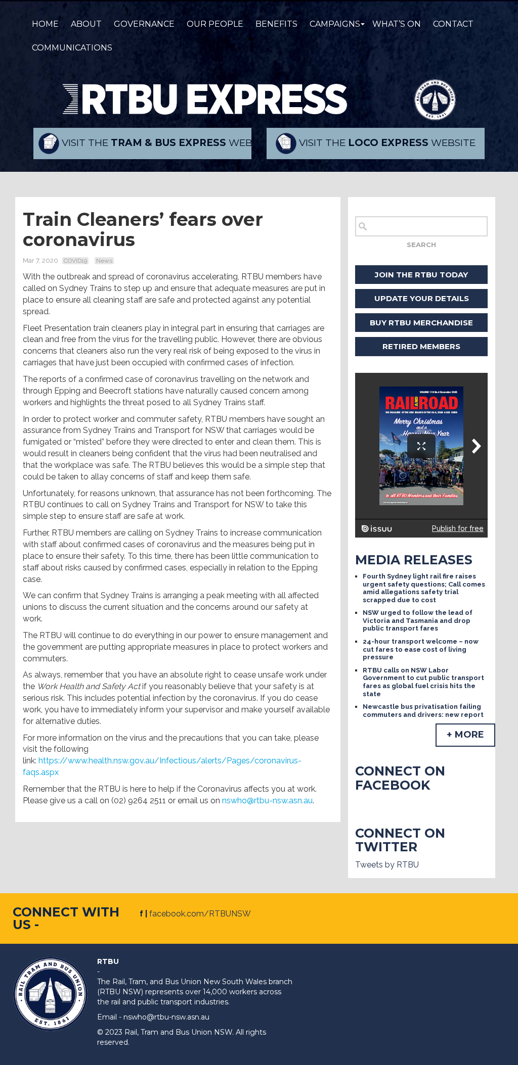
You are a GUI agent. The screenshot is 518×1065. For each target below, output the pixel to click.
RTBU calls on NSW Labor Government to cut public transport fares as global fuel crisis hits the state (423, 682)
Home (45, 24)
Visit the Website (155, 143)
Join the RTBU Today (421, 274)
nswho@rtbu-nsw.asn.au (267, 800)
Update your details (421, 298)
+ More (465, 734)
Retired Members (421, 346)
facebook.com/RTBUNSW (200, 913)
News (104, 260)
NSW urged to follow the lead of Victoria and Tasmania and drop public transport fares (417, 620)
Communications (72, 48)
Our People (215, 24)
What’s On (396, 24)
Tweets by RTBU (387, 864)
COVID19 (75, 260)
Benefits (276, 24)
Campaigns (335, 24)
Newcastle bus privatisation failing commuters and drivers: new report (423, 710)
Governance (144, 24)
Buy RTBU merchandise (421, 322)
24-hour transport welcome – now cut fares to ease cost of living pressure (421, 649)
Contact (453, 24)
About (86, 24)
